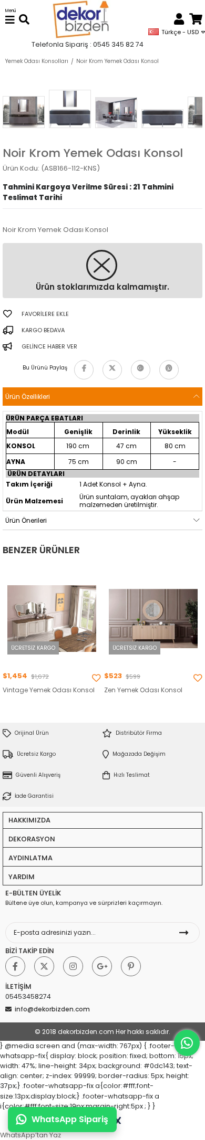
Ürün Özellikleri (27, 396)
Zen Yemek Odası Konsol (143, 690)
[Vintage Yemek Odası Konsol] (51, 618)
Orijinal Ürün (32, 733)
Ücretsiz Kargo (36, 754)
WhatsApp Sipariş (70, 1119)
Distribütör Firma (139, 733)
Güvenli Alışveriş (38, 775)
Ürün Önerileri (26, 520)
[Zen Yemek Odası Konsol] (153, 618)
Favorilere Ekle (96, 678)
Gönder (184, 932)
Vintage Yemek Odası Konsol (49, 690)
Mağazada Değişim (139, 754)
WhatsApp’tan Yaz (30, 1135)
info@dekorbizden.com (52, 1009)
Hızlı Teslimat (132, 775)
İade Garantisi (34, 796)
